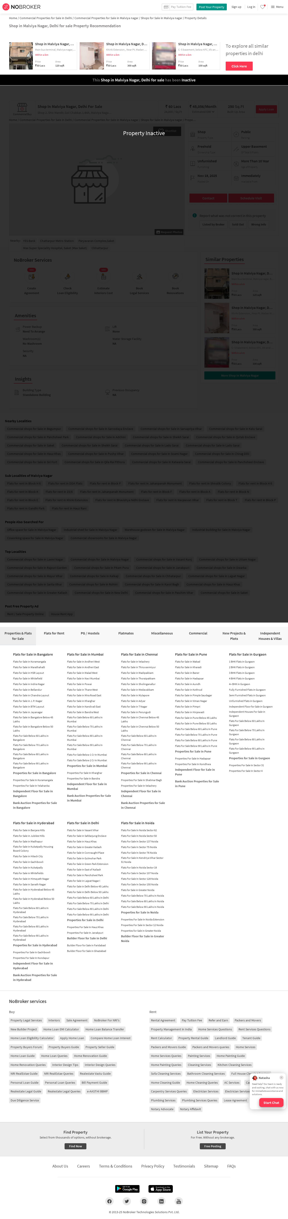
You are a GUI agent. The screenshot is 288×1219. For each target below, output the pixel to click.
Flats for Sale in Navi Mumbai (83, 678)
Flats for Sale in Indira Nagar (29, 684)
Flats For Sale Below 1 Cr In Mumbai (87, 754)
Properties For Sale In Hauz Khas (85, 927)
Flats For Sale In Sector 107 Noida (139, 873)
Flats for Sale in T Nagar (134, 706)
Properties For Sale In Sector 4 (246, 770)
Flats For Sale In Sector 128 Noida (139, 878)
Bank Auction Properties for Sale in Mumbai (89, 798)
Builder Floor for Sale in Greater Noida (142, 938)
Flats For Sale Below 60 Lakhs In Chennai (139, 737)
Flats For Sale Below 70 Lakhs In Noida (142, 895)
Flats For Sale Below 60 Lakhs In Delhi (88, 897)
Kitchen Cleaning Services (235, 1065)
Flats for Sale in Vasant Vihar (83, 830)
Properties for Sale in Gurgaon (249, 758)
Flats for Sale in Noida (137, 823)
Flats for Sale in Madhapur (28, 841)
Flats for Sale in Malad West (82, 672)
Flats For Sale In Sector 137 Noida (139, 841)
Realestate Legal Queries (64, 1091)
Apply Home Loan (72, 1038)
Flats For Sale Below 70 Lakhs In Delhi (88, 903)
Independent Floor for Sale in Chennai (141, 793)
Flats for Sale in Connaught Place (85, 852)
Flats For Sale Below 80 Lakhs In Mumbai (85, 737)
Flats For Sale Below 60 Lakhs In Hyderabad (31, 910)
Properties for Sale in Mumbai (87, 766)
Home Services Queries (166, 1056)
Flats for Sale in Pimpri (187, 706)
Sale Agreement (77, 1020)
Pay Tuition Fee (192, 1020)
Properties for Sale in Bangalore (34, 773)
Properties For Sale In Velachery (139, 785)
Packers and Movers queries (210, 1047)
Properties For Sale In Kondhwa (193, 764)
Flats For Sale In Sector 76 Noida (139, 852)
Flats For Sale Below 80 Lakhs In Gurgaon (247, 741)
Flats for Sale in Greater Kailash (84, 847)
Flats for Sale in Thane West (82, 689)
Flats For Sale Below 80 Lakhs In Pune (196, 740)
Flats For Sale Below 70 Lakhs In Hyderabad (31, 919)
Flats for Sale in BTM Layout (28, 706)
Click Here (239, 66)
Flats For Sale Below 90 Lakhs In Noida (142, 907)
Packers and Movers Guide (168, 1047)
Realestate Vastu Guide (95, 1074)
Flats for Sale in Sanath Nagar (29, 884)
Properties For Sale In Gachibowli (31, 952)
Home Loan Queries (54, 1056)
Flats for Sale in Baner (187, 672)
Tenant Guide (251, 1038)
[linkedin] (161, 1201)
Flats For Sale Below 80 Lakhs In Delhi (88, 909)
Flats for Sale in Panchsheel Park (85, 875)
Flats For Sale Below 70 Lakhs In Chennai (139, 747)
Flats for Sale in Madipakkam (137, 672)
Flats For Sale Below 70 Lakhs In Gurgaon (247, 732)
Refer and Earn (218, 1020)
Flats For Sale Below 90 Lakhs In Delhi (88, 914)
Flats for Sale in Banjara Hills (29, 830)
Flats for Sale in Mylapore (135, 695)
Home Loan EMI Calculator (61, 1029)
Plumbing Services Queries (199, 1100)
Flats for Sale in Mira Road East (84, 695)
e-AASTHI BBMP (97, 1091)
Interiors (54, 1020)
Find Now (75, 1146)
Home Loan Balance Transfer (105, 1029)
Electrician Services (205, 1091)
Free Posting (212, 1146)
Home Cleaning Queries (202, 1083)
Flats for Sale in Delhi (83, 823)
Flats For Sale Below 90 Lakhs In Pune (196, 746)
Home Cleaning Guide (165, 1083)
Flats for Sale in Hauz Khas (82, 841)
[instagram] (144, 1201)
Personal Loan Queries (60, 1083)
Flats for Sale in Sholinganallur (138, 684)
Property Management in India (171, 1029)
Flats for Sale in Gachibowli (28, 862)
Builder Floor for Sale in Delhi (87, 938)
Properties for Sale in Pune (193, 751)
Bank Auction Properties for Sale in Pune (197, 783)
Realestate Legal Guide (26, 1091)
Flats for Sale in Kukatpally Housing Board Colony (33, 848)
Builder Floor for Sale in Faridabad (86, 945)
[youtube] (179, 1201)
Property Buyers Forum (26, 1047)
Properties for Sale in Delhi (85, 920)
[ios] (160, 1189)
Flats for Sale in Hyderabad (33, 823)
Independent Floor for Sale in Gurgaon (251, 706)
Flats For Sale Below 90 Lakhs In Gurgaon (247, 750)
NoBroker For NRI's (106, 1020)
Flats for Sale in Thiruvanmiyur (138, 667)
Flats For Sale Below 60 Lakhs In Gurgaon (247, 723)
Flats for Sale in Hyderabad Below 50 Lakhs (33, 900)
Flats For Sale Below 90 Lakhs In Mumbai (85, 747)
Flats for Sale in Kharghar (81, 701)
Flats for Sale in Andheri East (83, 667)
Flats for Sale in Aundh (187, 684)
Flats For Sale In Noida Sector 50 (139, 835)
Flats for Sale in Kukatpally (28, 867)
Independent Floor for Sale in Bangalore (33, 793)
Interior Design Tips (65, 1065)
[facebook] (109, 1201)
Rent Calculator (161, 1038)
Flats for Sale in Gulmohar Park (84, 858)
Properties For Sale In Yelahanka (31, 785)
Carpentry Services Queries (169, 1091)
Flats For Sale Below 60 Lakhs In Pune (196, 729)
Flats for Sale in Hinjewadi (189, 712)
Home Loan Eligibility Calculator (32, 1038)
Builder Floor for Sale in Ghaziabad (86, 951)
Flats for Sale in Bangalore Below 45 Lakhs (33, 719)
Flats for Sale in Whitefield (27, 678)
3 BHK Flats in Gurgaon (242, 672)
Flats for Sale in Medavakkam (137, 689)
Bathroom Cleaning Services (206, 1074)
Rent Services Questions (254, 1029)
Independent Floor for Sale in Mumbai (87, 786)
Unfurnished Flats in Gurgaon (246, 701)
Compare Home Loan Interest (110, 1038)
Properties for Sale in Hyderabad (35, 945)
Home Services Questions (215, 1029)
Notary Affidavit (190, 1109)
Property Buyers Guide (64, 1047)
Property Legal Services (26, 1020)
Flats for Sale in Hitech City (28, 856)
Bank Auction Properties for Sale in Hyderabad (35, 977)
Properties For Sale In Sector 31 (246, 765)
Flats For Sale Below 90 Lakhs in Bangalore (31, 765)
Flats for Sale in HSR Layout (28, 672)
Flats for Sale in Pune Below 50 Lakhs (196, 723)
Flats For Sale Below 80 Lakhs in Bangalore (31, 756)
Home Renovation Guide (90, 1056)
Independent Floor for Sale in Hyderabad (33, 965)
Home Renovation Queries (28, 1065)
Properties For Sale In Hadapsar (193, 758)
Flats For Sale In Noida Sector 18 (139, 867)
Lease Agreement (235, 1100)
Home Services (245, 1047)
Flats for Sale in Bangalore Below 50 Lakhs (33, 728)
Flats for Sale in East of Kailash (84, 869)
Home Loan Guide (23, 1056)
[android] (127, 1189)
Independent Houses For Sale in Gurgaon (247, 713)
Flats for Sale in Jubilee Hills (29, 835)
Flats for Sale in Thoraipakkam (138, 678)
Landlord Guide (225, 1038)
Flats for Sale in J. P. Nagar (27, 701)
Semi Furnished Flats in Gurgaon (247, 695)
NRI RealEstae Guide (24, 1074)
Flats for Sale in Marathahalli (29, 667)
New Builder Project (24, 1029)
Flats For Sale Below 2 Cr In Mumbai (87, 760)
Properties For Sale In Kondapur (31, 958)
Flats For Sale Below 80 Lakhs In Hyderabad (31, 928)
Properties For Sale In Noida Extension (142, 919)
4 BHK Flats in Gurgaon (242, 678)
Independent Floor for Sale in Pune (195, 772)
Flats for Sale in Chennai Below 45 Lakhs (140, 719)
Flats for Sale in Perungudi (136, 712)
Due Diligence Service (25, 1100)
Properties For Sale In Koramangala (33, 780)
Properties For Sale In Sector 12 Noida (142, 925)
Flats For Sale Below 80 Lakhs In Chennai (139, 756)
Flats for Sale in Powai (79, 684)
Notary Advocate (162, 1109)
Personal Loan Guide (24, 1083)
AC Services (231, 1083)
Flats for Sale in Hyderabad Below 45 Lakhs (33, 891)
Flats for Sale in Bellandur (27, 689)
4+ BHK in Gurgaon (239, 684)
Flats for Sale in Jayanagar (28, 712)
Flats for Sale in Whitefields (28, 873)
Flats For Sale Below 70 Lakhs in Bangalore (31, 747)
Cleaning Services (199, 1065)
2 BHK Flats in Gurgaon (242, 667)
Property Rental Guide (193, 1038)
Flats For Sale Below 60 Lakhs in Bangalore (31, 737)
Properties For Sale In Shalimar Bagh (141, 780)
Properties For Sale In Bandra (83, 778)
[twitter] (127, 1201)
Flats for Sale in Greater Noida (137, 890)
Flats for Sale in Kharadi (188, 667)
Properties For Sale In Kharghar (84, 773)
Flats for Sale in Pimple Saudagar (193, 695)
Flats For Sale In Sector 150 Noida (139, 884)
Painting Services (199, 1056)
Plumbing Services (163, 1100)
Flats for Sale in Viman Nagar (191, 701)
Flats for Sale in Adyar (133, 701)
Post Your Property (211, 7)
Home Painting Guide (231, 1056)
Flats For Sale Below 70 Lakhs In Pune (196, 734)
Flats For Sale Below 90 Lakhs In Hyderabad (31, 937)
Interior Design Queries (100, 1065)
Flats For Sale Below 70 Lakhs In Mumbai (85, 728)
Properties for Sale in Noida (139, 912)
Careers (83, 1166)
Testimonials (184, 1166)
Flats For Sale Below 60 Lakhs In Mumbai (85, 719)
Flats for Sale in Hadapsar (189, 678)
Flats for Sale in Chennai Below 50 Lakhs (140, 728)
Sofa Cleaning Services (166, 1074)
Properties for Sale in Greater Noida (141, 930)
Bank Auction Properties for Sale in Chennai (143, 805)
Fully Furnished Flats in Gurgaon (247, 689)
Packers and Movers (248, 1020)
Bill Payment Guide (94, 1083)
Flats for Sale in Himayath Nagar (31, 878)
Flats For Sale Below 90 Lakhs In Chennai (139, 765)
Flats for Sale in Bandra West (83, 712)
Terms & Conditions (115, 1166)
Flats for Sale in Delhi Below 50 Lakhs (87, 892)
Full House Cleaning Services (250, 1074)
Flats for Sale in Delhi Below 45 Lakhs (87, 886)
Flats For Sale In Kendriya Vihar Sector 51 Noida (142, 860)
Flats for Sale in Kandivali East (84, 706)
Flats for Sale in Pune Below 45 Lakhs (196, 717)
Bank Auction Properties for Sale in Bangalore (35, 805)
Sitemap (211, 1166)
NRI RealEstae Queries (58, 1074)
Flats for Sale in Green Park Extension (87, 864)
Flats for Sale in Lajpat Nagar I (83, 880)
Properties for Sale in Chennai (141, 773)
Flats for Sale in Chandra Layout (31, 695)
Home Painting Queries (166, 1065)
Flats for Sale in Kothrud (188, 689)
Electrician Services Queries (243, 1091)
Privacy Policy (152, 1166)
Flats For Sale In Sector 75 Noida (139, 847)
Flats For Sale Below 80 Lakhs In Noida (142, 901)
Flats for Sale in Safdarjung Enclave (86, 835)
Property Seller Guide (100, 1047)
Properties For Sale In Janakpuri (85, 932)
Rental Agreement (163, 1020)
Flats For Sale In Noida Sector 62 (139, 830)
